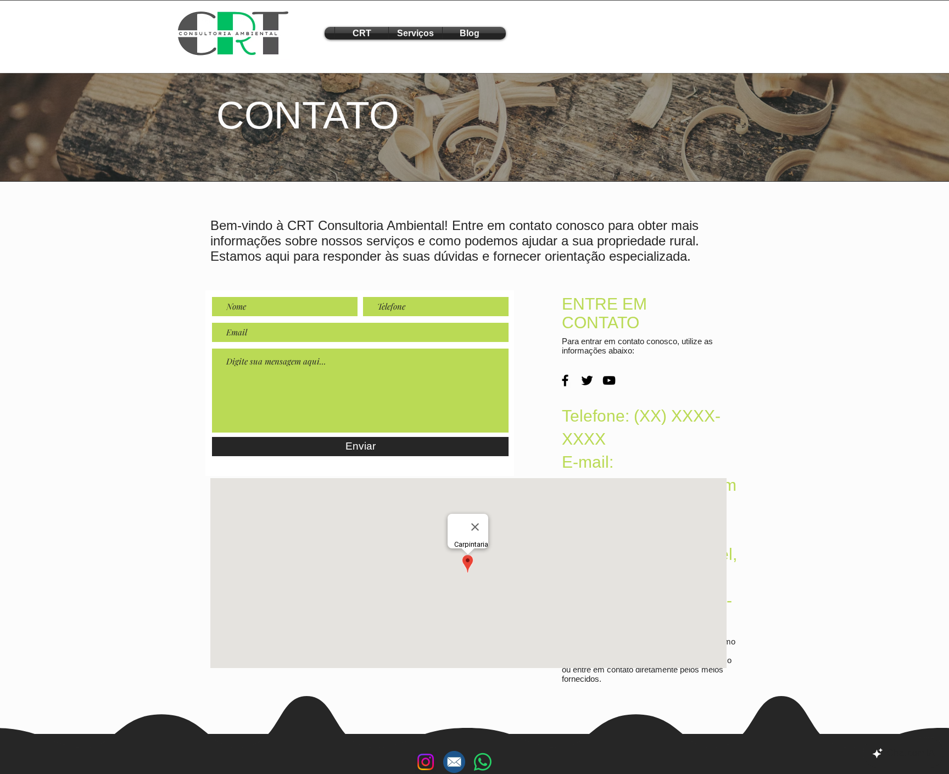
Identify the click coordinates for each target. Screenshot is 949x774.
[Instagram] (426, 762)
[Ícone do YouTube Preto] (609, 380)
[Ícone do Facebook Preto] (565, 380)
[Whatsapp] (483, 762)
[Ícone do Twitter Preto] (587, 380)
